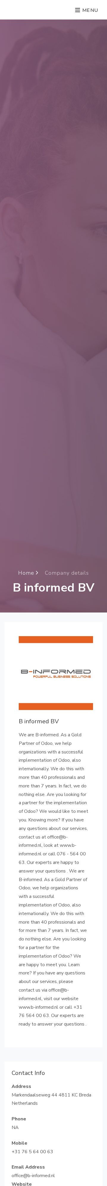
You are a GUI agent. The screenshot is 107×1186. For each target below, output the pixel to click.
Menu (89, 10)
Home (27, 572)
